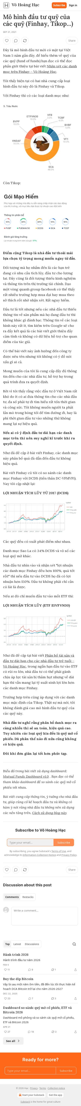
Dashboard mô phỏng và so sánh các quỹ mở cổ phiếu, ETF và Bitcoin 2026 (38, 1020)
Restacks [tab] (27, 897)
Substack (25, 1101)
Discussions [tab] (32, 944)
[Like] (7, 40)
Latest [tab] (17, 944)
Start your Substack (33, 1095)
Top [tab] (7, 944)
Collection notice (56, 1088)
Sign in (73, 5)
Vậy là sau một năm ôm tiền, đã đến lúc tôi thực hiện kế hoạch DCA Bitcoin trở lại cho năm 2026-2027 (39, 986)
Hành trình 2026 (15, 955)
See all (10, 1041)
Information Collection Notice (39, 855)
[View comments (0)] (16, 40)
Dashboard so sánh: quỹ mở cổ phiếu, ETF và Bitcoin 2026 (37, 1010)
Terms (42, 1088)
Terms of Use (58, 851)
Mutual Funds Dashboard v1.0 (26, 776)
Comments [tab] (12, 897)
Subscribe (59, 5)
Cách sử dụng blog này (49, 813)
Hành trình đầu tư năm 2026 (21, 960)
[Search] (74, 944)
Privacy (34, 1088)
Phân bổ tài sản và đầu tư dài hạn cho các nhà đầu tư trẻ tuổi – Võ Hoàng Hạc (38, 660)
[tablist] (19, 897)
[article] (40, 962)
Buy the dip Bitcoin (18, 979)
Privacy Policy (68, 855)
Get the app (55, 1095)
